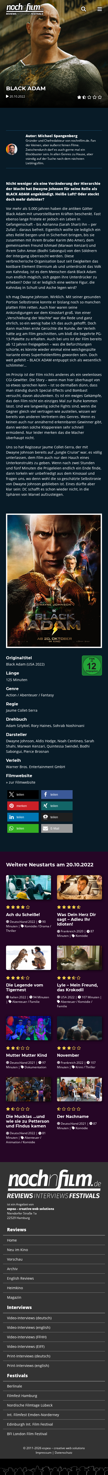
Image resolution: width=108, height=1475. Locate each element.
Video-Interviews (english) (28, 1327)
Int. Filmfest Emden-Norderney (33, 1414)
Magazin (14, 1297)
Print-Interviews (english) (28, 1365)
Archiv (12, 1268)
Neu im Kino (17, 1249)
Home (12, 1240)
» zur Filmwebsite (20, 782)
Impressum (43, 1452)
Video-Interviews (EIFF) (25, 1346)
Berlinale (14, 1386)
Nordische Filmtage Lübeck (29, 1405)
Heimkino (15, 1287)
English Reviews (20, 1278)
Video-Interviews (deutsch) (29, 1318)
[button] (23, 794)
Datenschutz (63, 1452)
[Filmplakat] (54, 584)
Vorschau (15, 1259)
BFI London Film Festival (27, 1433)
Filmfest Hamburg (22, 1395)
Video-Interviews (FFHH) (26, 1337)
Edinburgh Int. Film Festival (30, 1424)
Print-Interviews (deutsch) (28, 1356)
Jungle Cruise (67, 452)
